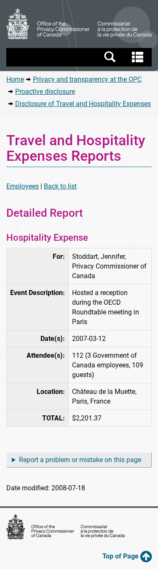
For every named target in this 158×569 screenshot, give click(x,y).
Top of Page (121, 556)
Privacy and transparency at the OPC (87, 79)
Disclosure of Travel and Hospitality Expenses (83, 104)
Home (15, 79)
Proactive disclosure (45, 92)
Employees (22, 186)
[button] (80, 57)
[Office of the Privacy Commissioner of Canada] (79, 24)
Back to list (60, 186)
